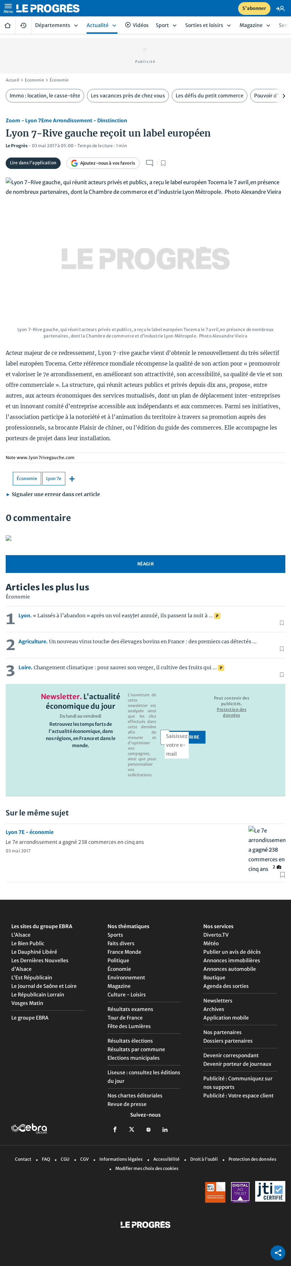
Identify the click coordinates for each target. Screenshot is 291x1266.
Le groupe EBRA (30, 1018)
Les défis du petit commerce (209, 95)
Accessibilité (166, 1159)
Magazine (119, 986)
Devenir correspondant (231, 1055)
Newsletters (217, 1001)
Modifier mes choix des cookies (147, 1168)
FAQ (46, 1159)
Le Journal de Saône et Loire (44, 986)
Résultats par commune (136, 1049)
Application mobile (226, 1018)
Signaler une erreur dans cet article (53, 494)
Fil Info (23, 25)
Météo (211, 943)
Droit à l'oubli (204, 1159)
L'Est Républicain (31, 977)
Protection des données (252, 1159)
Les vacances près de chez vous (128, 95)
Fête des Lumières (129, 1026)
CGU (65, 1159)
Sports (115, 935)
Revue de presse (127, 1104)
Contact (23, 1159)
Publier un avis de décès (232, 952)
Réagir (145, 563)
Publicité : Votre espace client (238, 1095)
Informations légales (121, 1159)
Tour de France (125, 1018)
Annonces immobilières (231, 960)
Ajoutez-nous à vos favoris (107, 163)
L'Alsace (21, 935)
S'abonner (254, 8)
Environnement (126, 977)
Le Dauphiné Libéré (34, 952)
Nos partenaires (222, 1032)
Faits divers (121, 943)
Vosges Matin (27, 1003)
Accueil (7, 25)
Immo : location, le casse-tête (45, 95)
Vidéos (141, 25)
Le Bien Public (27, 943)
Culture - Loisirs (127, 994)
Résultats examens (130, 1009)
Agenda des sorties (226, 986)
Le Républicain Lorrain (37, 994)
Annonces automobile (229, 969)
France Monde (124, 952)
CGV (84, 1159)
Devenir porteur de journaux (237, 1064)
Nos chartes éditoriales (135, 1095)
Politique (118, 960)
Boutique (214, 977)
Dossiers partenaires (228, 1041)
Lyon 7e (53, 478)
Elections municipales (134, 1058)
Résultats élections (130, 1041)
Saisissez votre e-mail (176, 745)
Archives (213, 1009)
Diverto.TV (216, 935)
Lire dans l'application (33, 162)
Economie (34, 80)
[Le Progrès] (51, 8)
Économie (59, 80)
